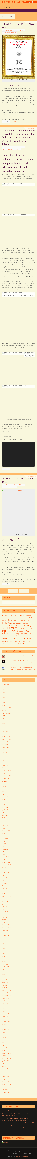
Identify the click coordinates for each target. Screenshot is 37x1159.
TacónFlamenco (13, 641)
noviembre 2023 (6, 770)
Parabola (18, 1157)
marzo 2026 (5, 697)
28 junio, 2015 (20, 147)
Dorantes (5, 625)
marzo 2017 (5, 980)
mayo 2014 (5, 1069)
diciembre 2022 (6, 799)
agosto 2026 (5, 684)
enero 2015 (5, 1048)
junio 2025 (5, 721)
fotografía (30, 625)
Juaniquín (12, 634)
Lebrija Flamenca (15, 2)
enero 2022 (5, 828)
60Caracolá (22, 618)
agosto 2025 (5, 715)
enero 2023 (5, 797)
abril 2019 (4, 914)
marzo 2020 (5, 886)
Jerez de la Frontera (10, 630)
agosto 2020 (5, 872)
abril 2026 (4, 695)
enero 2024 (5, 765)
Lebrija (17, 634)
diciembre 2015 (6, 1019)
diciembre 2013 (6, 1082)
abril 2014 (4, 1071)
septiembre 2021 (6, 838)
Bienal (12, 620)
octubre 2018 (5, 930)
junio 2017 (5, 972)
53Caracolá (28, 615)
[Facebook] (32, 2)
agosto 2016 (5, 998)
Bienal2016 (17, 620)
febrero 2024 (5, 763)
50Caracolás (13, 121)
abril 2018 (4, 946)
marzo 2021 (5, 854)
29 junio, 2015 (20, 30)
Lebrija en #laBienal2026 (8, 1111)
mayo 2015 (5, 1037)
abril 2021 (4, 851)
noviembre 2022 (6, 802)
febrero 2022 (5, 825)
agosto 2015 (5, 1029)
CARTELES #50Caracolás (9, 32)
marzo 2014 (5, 1074)
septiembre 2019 (6, 901)
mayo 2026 (5, 692)
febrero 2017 (5, 982)
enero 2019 (5, 922)
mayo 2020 (5, 880)
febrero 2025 (5, 731)
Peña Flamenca (8, 638)
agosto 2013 (5, 1092)
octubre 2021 (5, 836)
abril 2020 (4, 883)
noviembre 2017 (6, 959)
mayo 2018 (5, 943)
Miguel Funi (13, 636)
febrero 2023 (5, 794)
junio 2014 (5, 1066)
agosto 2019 (5, 904)
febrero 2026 (5, 700)
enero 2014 (5, 1079)
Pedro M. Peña (24, 636)
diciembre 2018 (6, 925)
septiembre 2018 (6, 933)
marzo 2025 (5, 729)
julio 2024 (4, 750)
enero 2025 (5, 734)
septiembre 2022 (6, 807)
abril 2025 (4, 726)
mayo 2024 (5, 755)
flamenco (22, 625)
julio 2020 (4, 875)
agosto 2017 (5, 967)
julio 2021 (4, 844)
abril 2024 (4, 757)
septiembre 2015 (6, 1027)
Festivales (6, 149)
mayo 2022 (5, 818)
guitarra (20, 628)
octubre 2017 (5, 961)
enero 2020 (5, 891)
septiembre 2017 (6, 964)
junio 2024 (5, 752)
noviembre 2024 (6, 739)
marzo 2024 (5, 760)
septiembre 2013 (6, 1089)
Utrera (28, 641)
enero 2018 (5, 954)
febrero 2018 (5, 951)
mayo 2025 (5, 723)
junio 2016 (5, 1003)
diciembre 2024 (6, 736)
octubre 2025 (5, 710)
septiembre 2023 (6, 776)
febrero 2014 (5, 1076)
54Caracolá (5, 618)
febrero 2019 (5, 919)
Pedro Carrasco (9, 147)
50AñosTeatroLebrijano (9, 615)
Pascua (18, 636)
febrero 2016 (5, 1014)
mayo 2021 (5, 849)
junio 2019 (5, 909)
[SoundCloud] (35, 2)
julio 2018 (4, 938)
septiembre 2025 (6, 713)
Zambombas (19, 643)
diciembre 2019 (6, 893)
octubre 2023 (5, 773)
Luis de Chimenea (30, 634)
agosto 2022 (5, 810)
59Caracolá (16, 618)
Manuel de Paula (6, 636)
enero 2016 (5, 1016)
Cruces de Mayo (17, 623)
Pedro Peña (31, 636)
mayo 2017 (5, 974)
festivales (13, 469)
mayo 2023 (5, 786)
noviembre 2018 (6, 927)
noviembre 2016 (6, 990)
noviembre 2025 (6, 708)
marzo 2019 (5, 917)
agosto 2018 (5, 935)
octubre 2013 (5, 1087)
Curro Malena (25, 623)
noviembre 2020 (6, 865)
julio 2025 (4, 718)
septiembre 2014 (6, 1058)
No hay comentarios (31, 21)
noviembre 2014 (6, 1053)
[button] (13, 353)
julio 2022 (4, 812)
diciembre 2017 (6, 956)
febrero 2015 (5, 1045)
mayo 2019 (5, 912)
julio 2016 (4, 1001)
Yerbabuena (9, 644)
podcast (17, 639)
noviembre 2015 (6, 1021)
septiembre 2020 (6, 870)
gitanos (13, 628)
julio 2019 (4, 906)
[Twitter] (29, 2)
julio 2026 (4, 687)
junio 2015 (5, 1035)
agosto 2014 (5, 1061)
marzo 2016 (5, 1011)
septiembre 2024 (6, 744)
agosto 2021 (5, 841)
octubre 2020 (5, 867)
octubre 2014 (5, 1055)
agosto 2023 (5, 778)
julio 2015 (4, 1032)
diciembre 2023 (6, 768)
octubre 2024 (5, 742)
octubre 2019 (5, 899)
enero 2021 (5, 859)
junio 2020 (5, 878)
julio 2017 (4, 969)
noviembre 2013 (6, 1084)
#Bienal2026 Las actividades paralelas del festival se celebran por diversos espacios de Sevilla (23, 670)
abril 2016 (4, 1008)
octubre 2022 (5, 804)
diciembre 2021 (6, 831)
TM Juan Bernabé (21, 641)
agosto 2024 (5, 747)
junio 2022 (5, 815)
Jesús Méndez (21, 631)
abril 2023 (4, 789)
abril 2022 (4, 820)
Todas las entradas (14, 149)
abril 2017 (4, 977)
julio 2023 (4, 781)
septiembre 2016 (6, 995)
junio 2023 (5, 783)
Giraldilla (5, 628)
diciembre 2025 (6, 705)
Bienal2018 (23, 620)
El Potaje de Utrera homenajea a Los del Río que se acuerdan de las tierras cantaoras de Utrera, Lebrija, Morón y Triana (18, 137)
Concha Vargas (7, 623)
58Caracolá (11, 618)
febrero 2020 (5, 888)
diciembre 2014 (6, 1050)
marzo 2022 (5, 823)
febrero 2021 (5, 857)
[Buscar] (33, 603)
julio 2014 (4, 1063)
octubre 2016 (5, 993)
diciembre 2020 (6, 862)
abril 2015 (4, 1040)
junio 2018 (5, 940)
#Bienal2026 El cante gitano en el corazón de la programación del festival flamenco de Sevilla (23, 663)
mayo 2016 (5, 1006)
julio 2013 (4, 1095)
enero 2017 (5, 985)
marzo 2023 (5, 791)
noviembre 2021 (6, 833)
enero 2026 (5, 702)
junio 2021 (5, 846)
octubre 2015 (5, 1024)
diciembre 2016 (6, 987)
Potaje (21, 638)
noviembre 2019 (6, 896)
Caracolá (30, 620)
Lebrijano (23, 634)
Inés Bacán (27, 628)
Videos (4, 644)
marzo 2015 (5, 1042)
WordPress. (25, 1157)
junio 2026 (5, 689)
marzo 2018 (5, 948)
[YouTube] (27, 2)
